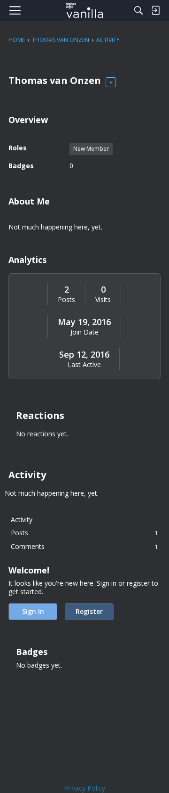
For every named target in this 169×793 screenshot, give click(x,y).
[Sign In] (155, 10)
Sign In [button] (33, 611)
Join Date (84, 332)
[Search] (138, 10)
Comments (84, 546)
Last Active (84, 364)
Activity (21, 519)
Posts (66, 299)
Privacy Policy (84, 788)
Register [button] (89, 611)
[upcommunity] (84, 10)
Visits (103, 299)
